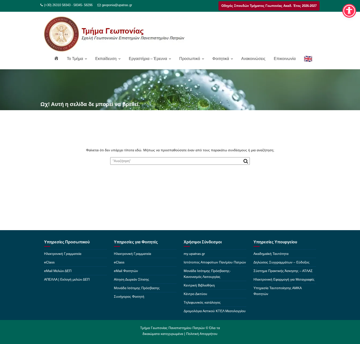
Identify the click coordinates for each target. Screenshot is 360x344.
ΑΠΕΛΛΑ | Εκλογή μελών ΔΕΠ (67, 279)
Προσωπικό (189, 59)
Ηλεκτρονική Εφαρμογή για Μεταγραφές (283, 279)
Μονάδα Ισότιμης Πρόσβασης (137, 288)
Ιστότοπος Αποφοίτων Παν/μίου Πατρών (215, 262)
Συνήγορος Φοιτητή (129, 296)
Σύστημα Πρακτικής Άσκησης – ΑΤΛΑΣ (283, 271)
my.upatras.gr (194, 254)
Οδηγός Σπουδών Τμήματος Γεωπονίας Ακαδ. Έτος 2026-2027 (269, 6)
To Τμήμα (75, 59)
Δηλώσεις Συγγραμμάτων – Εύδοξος (281, 262)
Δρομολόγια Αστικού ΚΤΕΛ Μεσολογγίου (215, 311)
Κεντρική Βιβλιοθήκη (199, 285)
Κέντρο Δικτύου (195, 294)
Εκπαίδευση (106, 59)
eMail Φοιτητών (126, 271)
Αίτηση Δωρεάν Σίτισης (131, 279)
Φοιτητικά (220, 59)
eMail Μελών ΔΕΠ (58, 271)
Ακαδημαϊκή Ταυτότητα (270, 254)
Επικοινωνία (285, 59)
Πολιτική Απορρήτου (201, 334)
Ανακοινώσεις (253, 59)
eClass (49, 262)
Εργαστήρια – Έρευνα (148, 59)
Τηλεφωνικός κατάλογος (202, 302)
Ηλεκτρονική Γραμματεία (62, 254)
